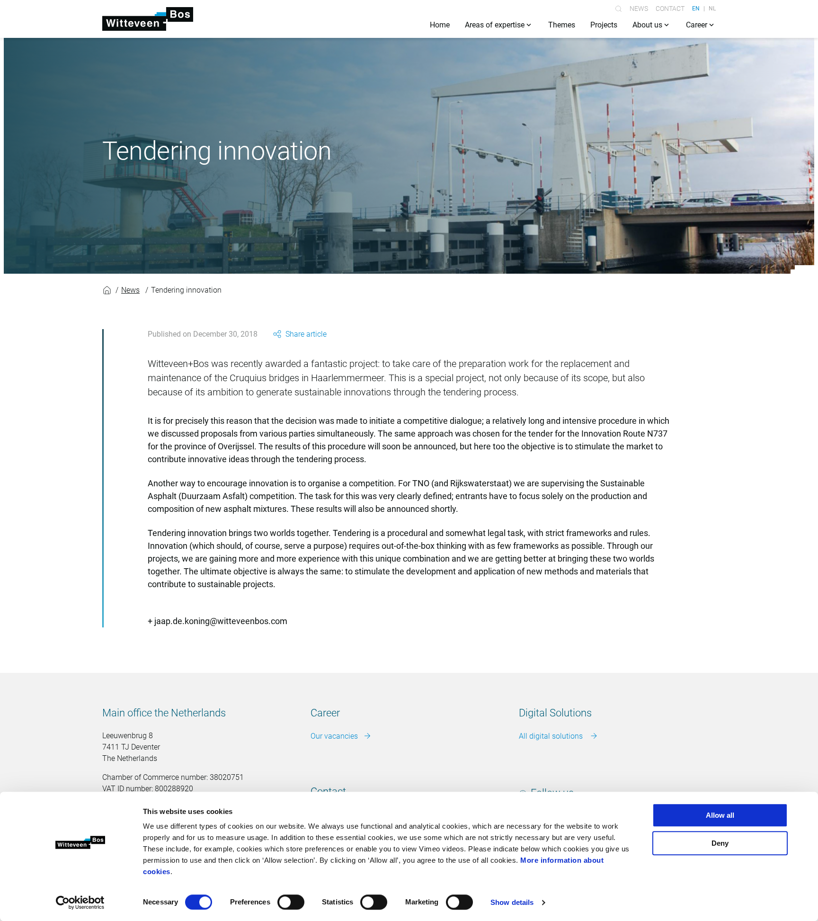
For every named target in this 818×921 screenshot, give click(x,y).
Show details (511, 902)
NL (712, 8)
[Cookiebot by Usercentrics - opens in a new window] (80, 902)
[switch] (290, 902)
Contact (670, 8)
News (639, 8)
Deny (720, 843)
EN (696, 8)
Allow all (720, 815)
